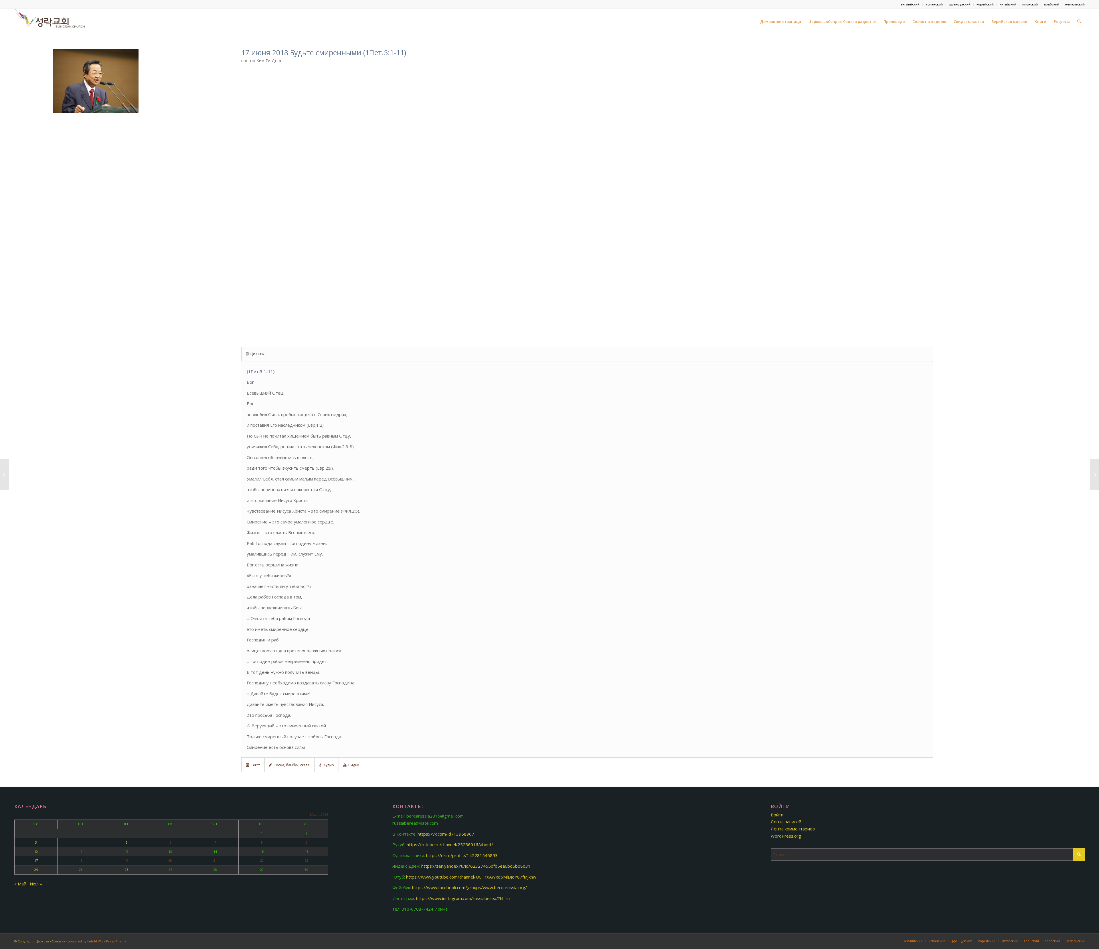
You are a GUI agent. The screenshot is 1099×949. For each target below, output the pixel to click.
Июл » (36, 884)
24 (36, 869)
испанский (934, 4)
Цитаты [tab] (257, 353)
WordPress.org (786, 836)
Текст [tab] (255, 765)
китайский (1008, 4)
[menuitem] (910, 4)
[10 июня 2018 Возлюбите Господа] (4, 474)
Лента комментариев (793, 829)
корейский (985, 4)
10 (36, 851)
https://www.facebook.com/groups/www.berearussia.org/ (469, 887)
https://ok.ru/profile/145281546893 (462, 855)
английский (910, 4)
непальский (1075, 4)
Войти (777, 815)
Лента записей (786, 821)
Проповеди (894, 21)
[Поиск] (1079, 21)
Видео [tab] (353, 765)
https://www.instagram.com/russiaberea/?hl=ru (463, 898)
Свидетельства (969, 21)
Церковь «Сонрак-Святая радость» (842, 21)
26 (126, 869)
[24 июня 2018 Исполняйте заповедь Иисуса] (1094, 474)
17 (36, 860)
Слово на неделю (929, 21)
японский (1030, 4)
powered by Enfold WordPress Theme (97, 941)
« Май (20, 884)
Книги (1040, 21)
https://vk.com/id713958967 (446, 834)
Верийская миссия (1009, 21)
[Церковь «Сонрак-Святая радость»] (50, 21)
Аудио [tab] (328, 765)
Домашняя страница (780, 21)
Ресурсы (1062, 21)
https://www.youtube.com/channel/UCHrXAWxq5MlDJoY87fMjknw (471, 877)
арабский (1051, 4)
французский (959, 4)
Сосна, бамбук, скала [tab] (292, 765)
